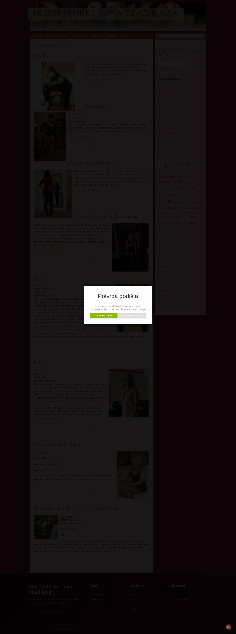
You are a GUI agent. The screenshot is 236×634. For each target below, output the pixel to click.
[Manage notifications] (228, 626)
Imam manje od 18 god (132, 315)
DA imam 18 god (104, 315)
